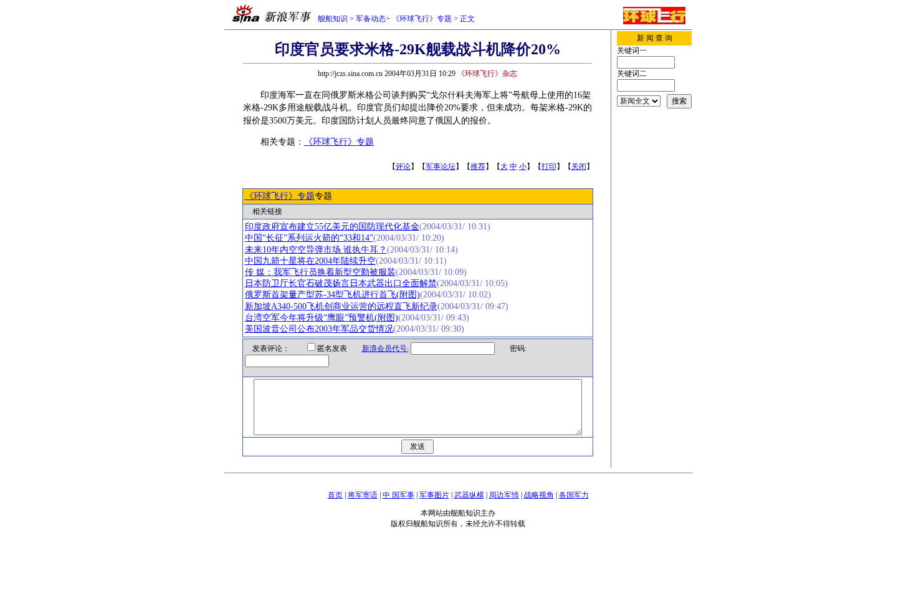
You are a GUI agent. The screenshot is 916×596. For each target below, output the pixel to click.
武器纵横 (469, 495)
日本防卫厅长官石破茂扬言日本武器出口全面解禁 (341, 283)
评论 (403, 166)
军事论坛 (441, 166)
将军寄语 (363, 495)
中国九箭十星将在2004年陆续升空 (310, 261)
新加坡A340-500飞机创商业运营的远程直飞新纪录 (341, 306)
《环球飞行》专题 (422, 18)
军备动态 (371, 18)
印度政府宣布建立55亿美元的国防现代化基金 (332, 226)
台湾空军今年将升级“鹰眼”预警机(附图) (321, 317)
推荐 (477, 166)
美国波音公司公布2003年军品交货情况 (319, 329)
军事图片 (434, 495)
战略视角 (539, 495)
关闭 (578, 166)
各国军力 (574, 495)
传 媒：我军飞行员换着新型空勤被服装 (320, 272)
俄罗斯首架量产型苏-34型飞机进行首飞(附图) (332, 294)
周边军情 (504, 495)
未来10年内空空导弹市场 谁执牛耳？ (316, 249)
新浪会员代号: (385, 348)
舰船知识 (333, 18)
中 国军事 (398, 495)
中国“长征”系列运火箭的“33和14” (309, 238)
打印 (548, 166)
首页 (335, 495)
